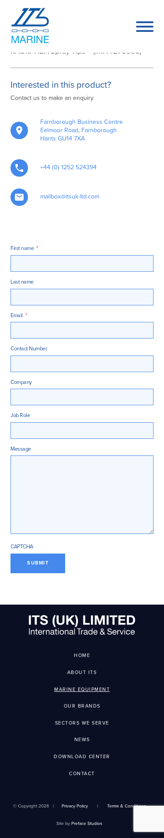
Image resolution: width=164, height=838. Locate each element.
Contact (82, 773)
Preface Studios (86, 823)
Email (18, 315)
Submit (38, 563)
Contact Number (28, 348)
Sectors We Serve (82, 723)
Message (20, 449)
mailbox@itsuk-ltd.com (69, 196)
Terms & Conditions (126, 806)
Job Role (20, 415)
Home (82, 655)
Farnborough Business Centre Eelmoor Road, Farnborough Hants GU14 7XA (81, 130)
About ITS (82, 672)
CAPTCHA (21, 547)
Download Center (82, 756)
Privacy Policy (75, 806)
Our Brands (82, 706)
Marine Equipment (82, 689)
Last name (22, 282)
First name (24, 248)
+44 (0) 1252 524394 (68, 167)
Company (21, 382)
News (82, 739)
